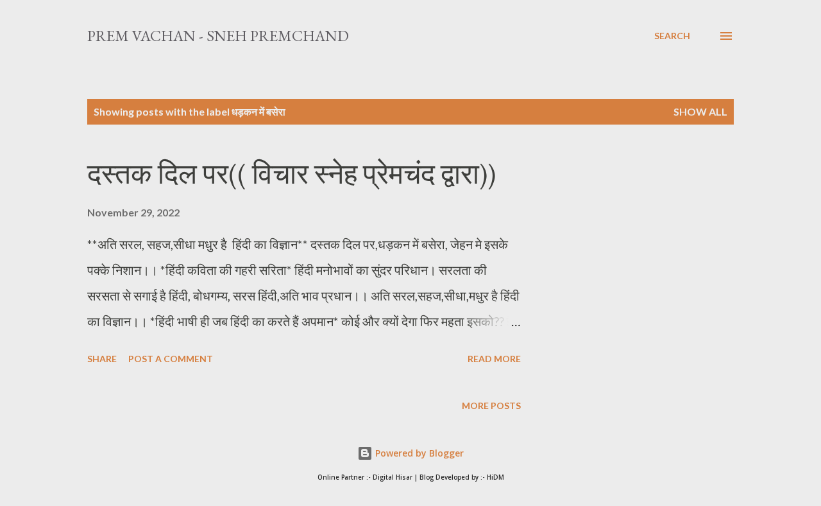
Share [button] (102, 358)
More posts (491, 405)
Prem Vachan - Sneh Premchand (218, 36)
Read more (494, 358)
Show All (700, 111)
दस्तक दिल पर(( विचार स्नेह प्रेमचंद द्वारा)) (291, 173)
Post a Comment (170, 358)
